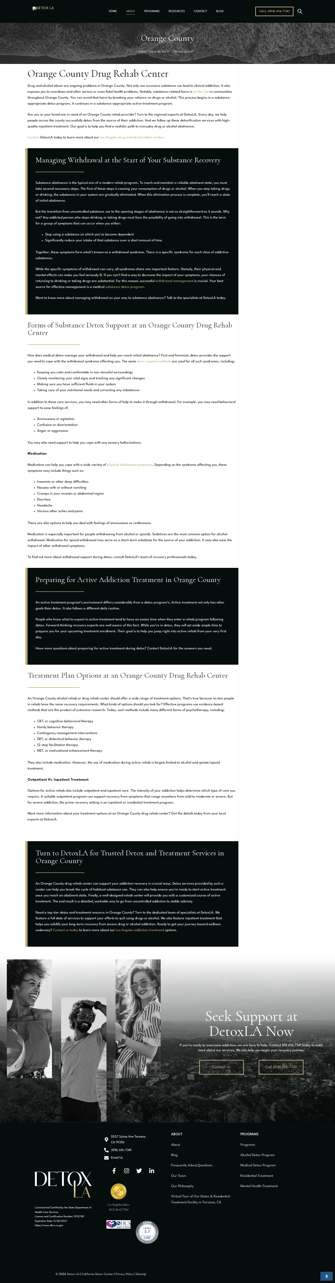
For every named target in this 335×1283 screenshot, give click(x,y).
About (175, 1145)
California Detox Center (97, 1274)
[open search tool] (299, 11)
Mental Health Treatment (259, 1186)
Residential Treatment (256, 1176)
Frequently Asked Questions (191, 1165)
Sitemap (140, 1274)
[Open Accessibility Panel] (326, 1276)
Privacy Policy (125, 1274)
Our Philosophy (182, 1186)
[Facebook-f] (114, 1171)
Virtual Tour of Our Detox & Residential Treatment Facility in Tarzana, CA (200, 1199)
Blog (174, 1155)
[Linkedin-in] (151, 1171)
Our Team (178, 1176)
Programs (247, 1145)
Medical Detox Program (258, 1165)
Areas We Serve (159, 52)
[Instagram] (126, 1171)
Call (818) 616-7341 (274, 11)
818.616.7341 (291, 1045)
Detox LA (73, 1274)
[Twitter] (139, 1171)
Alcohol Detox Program (257, 1155)
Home (142, 52)
